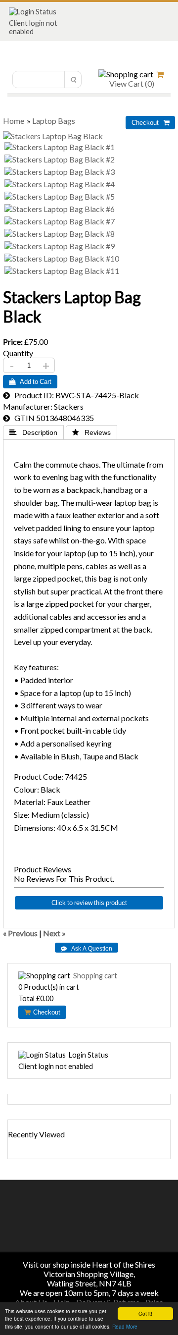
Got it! (145, 1313)
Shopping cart (95, 975)
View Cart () (131, 83)
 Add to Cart (30, 381)
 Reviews (91, 432)
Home (13, 120)
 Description (33, 432)
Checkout (45, 1012)
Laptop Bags (53, 120)
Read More (124, 1326)
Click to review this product (89, 903)
